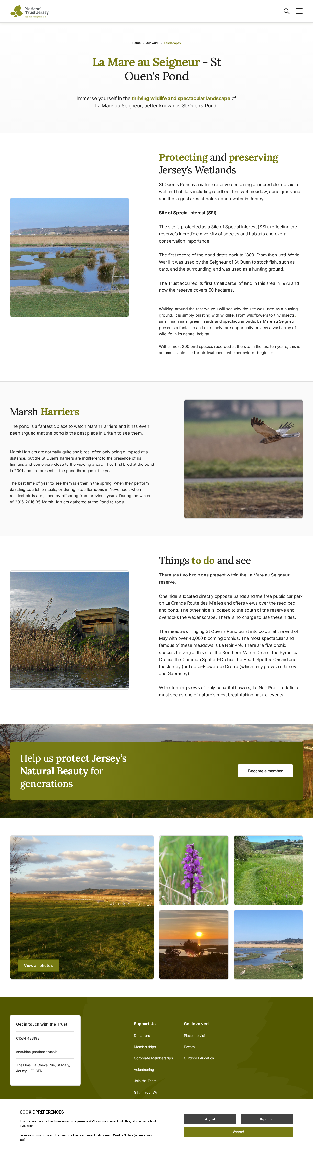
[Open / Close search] (284, 11)
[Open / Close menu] (296, 11)
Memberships (145, 1047)
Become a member (265, 770)
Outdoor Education (199, 1058)
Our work (152, 42)
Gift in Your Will (146, 1092)
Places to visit (195, 1035)
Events (189, 1047)
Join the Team (145, 1081)
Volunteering (144, 1069)
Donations (142, 1035)
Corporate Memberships (153, 1058)
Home (136, 42)
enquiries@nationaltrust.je (36, 1052)
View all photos (38, 965)
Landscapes (172, 43)
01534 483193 (28, 1038)
